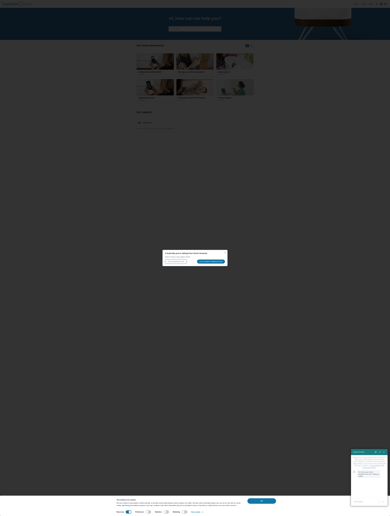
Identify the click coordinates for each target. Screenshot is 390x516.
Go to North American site (211, 261)
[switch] (148, 512)
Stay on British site (176, 261)
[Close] (225, 252)
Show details (195, 512)
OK (262, 501)
